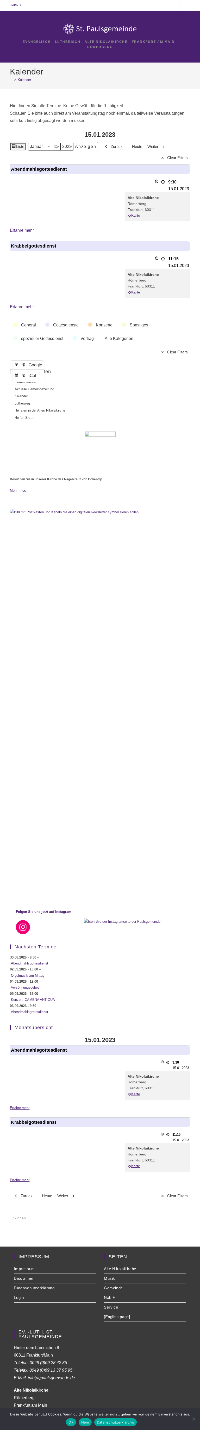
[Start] (11, 80)
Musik (109, 1278)
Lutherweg (22, 403)
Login (19, 1297)
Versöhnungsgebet (25, 987)
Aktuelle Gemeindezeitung (34, 389)
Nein (85, 1422)
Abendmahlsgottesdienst (29, 963)
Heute (137, 146)
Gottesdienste (25, 382)
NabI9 (109, 1297)
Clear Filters (177, 157)
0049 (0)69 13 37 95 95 (50, 1370)
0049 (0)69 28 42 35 (48, 1362)
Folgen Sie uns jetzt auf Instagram (43, 912)
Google (29, 366)
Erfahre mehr (22, 230)
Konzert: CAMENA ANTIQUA (33, 1000)
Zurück (117, 146)
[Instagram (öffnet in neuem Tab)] (172, 5)
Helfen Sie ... (24, 418)
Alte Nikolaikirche (120, 1269)
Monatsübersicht (34, 1027)
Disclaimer (24, 1278)
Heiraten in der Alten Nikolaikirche (40, 410)
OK (70, 1422)
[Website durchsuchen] (184, 6)
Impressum (24, 1269)
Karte (135, 215)
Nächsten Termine (36, 946)
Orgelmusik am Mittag (27, 975)
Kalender (24, 80)
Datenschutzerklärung (34, 1288)
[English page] (117, 1317)
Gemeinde (113, 1288)
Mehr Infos (18, 490)
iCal (26, 376)
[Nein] (193, 1418)
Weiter (152, 146)
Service (111, 1307)
